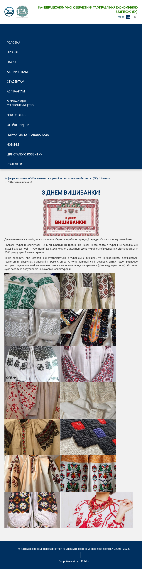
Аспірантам (16, 91)
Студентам (15, 81)
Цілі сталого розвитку (24, 154)
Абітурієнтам (17, 72)
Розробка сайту (68, 561)
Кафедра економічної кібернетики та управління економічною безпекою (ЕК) (51, 178)
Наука (11, 62)
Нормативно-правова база (28, 135)
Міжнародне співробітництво (20, 103)
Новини (13, 144)
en (134, 16)
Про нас (13, 52)
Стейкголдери (18, 125)
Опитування (16, 115)
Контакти (14, 164)
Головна (13, 42)
